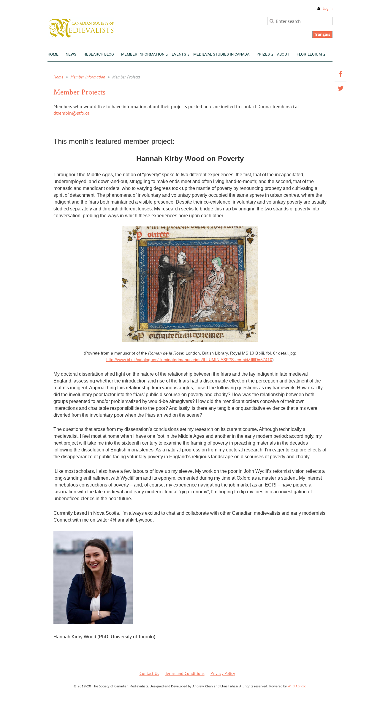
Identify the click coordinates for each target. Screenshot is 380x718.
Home (58, 77)
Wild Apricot (281, 706)
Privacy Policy (222, 673)
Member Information (87, 77)
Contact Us (149, 673)
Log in (327, 8)
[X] (340, 88)
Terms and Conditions (185, 673)
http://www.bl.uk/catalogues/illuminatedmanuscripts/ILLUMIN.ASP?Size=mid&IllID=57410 (189, 359)
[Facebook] (340, 74)
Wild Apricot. (297, 686)
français (322, 34)
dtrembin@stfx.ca (71, 113)
